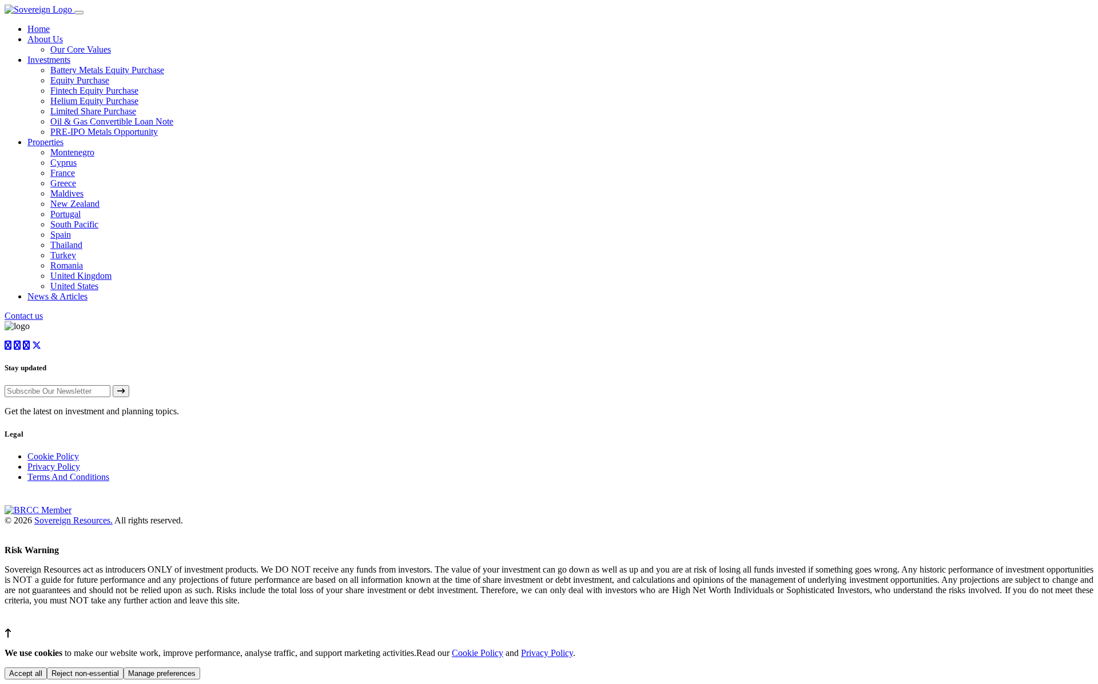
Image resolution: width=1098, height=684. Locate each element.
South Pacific (74, 224)
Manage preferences (162, 673)
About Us (45, 39)
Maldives (66, 193)
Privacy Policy (53, 466)
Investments (48, 60)
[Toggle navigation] (78, 12)
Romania (66, 265)
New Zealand (75, 204)
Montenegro (72, 152)
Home (38, 29)
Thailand (66, 245)
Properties (45, 142)
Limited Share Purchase (93, 111)
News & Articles (57, 296)
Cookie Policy (53, 456)
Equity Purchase (79, 80)
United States (74, 286)
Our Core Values (80, 49)
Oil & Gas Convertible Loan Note (111, 121)
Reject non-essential (85, 673)
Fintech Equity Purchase (94, 90)
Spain (60, 234)
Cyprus (63, 162)
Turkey (63, 255)
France (62, 173)
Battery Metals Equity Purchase (107, 70)
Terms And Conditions (68, 477)
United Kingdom (81, 276)
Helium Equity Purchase (94, 101)
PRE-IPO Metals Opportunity (104, 132)
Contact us (24, 316)
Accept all (25, 673)
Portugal (65, 214)
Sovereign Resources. (73, 520)
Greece (63, 183)
